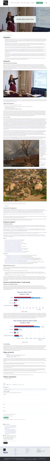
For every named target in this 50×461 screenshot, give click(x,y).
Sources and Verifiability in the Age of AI (10, 433)
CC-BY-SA (37, 458)
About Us (15, 451)
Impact (24, 2)
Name (4, 404)
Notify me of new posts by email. (8, 415)
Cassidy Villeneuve (9, 35)
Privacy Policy (27, 450)
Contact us (33, 2)
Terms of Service (28, 451)
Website (4, 410)
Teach (12, 2)
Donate (39, 2)
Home (15, 450)
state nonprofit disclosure (12, 459)
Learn (15, 2)
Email (4, 407)
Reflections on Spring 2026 (8, 425)
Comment (4, 394)
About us (28, 2)
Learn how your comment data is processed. (19, 419)
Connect (17, 2)
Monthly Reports (9, 389)
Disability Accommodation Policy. (41, 459)
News (22, 2)
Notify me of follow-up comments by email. (10, 414)
